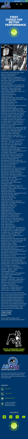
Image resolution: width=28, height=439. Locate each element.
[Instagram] (10, 417)
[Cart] (21, 4)
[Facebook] (4, 417)
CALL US (23, 1)
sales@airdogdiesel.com (10, 398)
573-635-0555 (8, 388)
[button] (16, 4)
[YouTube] (23, 417)
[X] (17, 417)
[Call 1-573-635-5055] (26, 1)
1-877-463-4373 (8, 393)
